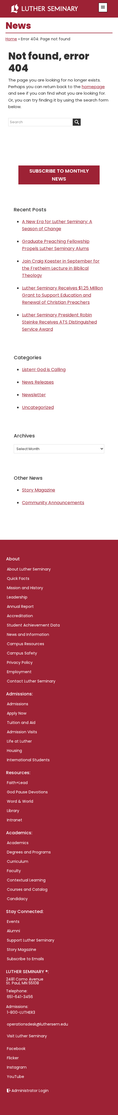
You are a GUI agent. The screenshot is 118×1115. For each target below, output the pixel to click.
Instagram (17, 1067)
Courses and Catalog (27, 889)
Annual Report (20, 606)
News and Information (28, 634)
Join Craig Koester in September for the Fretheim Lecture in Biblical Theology (61, 268)
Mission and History (25, 588)
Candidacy (17, 898)
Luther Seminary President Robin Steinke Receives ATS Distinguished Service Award (59, 322)
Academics (18, 843)
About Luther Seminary (29, 569)
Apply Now (16, 713)
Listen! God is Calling (44, 369)
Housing (14, 750)
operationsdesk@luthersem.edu (37, 1024)
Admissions (17, 704)
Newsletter (34, 395)
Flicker (13, 1058)
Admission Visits (22, 732)
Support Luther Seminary (30, 940)
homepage (93, 86)
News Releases (38, 382)
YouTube (15, 1076)
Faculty (14, 871)
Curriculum (17, 861)
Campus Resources (25, 644)
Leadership (17, 597)
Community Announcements (53, 502)
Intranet (14, 820)
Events (13, 921)
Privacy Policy (20, 662)
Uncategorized (38, 407)
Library (13, 810)
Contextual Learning (26, 880)
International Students (28, 760)
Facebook (16, 1048)
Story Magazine (38, 490)
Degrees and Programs (29, 852)
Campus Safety (22, 653)
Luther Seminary (51, 9)
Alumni (13, 931)
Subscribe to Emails (25, 959)
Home (11, 39)
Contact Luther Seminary (31, 681)
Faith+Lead (17, 782)
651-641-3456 (20, 996)
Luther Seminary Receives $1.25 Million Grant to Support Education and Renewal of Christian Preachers (62, 295)
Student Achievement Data (33, 625)
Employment (19, 672)
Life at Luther (19, 741)
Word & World (20, 801)
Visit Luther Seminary (27, 1036)
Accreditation (20, 616)
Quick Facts (18, 578)
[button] (103, 7)
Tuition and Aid (21, 722)
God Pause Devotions (27, 792)
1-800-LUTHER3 (21, 1012)
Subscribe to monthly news (59, 174)
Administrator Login (30, 1090)
